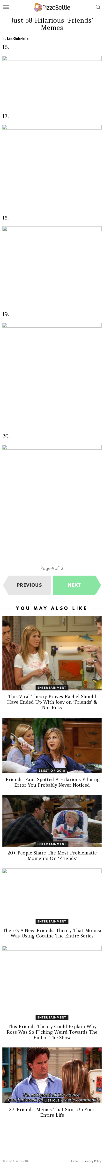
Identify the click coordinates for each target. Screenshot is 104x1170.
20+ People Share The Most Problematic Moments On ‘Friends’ (52, 855)
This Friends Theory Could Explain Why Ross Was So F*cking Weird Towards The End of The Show (52, 1032)
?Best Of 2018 (52, 771)
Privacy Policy (92, 1161)
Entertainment (52, 688)
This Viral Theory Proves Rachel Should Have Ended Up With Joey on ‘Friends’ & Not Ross (52, 702)
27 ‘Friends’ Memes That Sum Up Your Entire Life (52, 1112)
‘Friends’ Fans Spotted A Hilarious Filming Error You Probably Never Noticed (52, 782)
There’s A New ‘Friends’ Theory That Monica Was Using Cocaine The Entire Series (52, 933)
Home (74, 1161)
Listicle (52, 1100)
